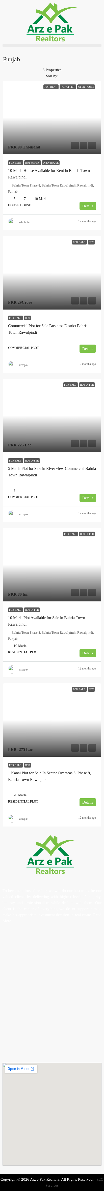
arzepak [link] (23, 365)
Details (87, 206)
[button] (52, 45)
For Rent (15, 162)
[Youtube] (22, 939)
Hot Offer (32, 162)
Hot (27, 318)
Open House (51, 162)
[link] (52, 117)
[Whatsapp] (36, 939)
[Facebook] (9, 939)
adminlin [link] (24, 222)
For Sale (15, 318)
